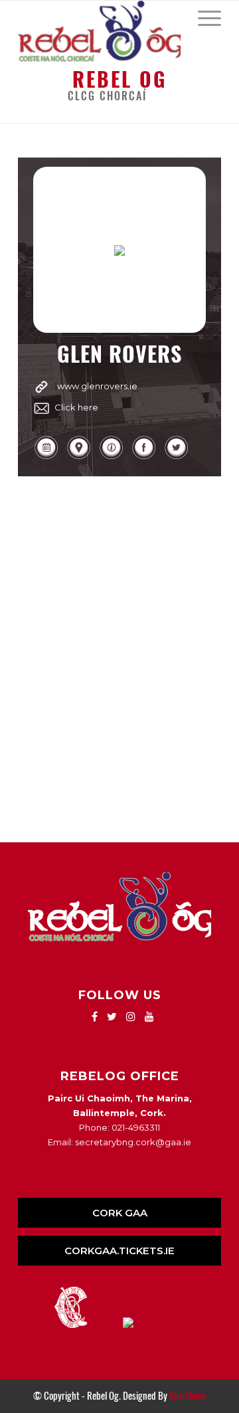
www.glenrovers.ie (97, 386)
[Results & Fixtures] (46, 457)
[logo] (99, 31)
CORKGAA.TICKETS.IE (119, 1250)
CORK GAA (119, 1212)
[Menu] (203, 17)
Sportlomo (187, 1395)
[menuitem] (203, 17)
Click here (76, 407)
